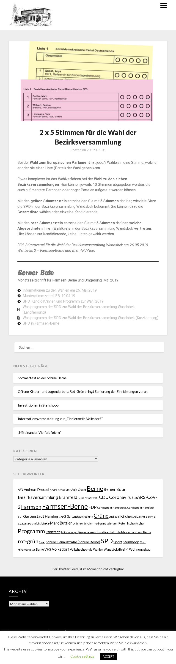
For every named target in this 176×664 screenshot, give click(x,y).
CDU (103, 497)
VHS (47, 549)
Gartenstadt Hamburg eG (44, 516)
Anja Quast (78, 490)
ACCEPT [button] (108, 656)
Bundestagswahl (88, 497)
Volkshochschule (81, 549)
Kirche (125, 516)
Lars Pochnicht (31, 523)
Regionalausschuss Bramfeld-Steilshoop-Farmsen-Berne (114, 532)
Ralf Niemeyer (69, 532)
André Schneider (60, 489)
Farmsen (31, 507)
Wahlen (98, 549)
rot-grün (28, 541)
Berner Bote (114, 489)
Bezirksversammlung (38, 497)
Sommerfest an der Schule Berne (42, 378)
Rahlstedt (53, 532)
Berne (95, 488)
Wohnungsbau (140, 549)
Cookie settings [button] (82, 656)
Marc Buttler (61, 523)
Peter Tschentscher (131, 523)
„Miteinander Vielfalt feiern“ (39, 432)
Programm (31, 530)
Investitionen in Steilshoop (38, 405)
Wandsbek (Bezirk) (116, 549)
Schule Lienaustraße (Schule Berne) (73, 542)
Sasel (42, 542)
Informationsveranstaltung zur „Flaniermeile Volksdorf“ (60, 419)
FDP (92, 507)
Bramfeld (68, 497)
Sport (117, 542)
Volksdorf (60, 549)
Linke (45, 523)
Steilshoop (131, 542)
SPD (107, 541)
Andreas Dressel (36, 489)
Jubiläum (114, 516)
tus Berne (38, 549)
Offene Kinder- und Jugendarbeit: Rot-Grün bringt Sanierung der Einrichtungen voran (83, 391)
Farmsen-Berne (65, 506)
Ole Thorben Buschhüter (102, 523)
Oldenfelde (80, 523)
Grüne (101, 516)
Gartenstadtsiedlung (80, 516)
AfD (20, 490)
